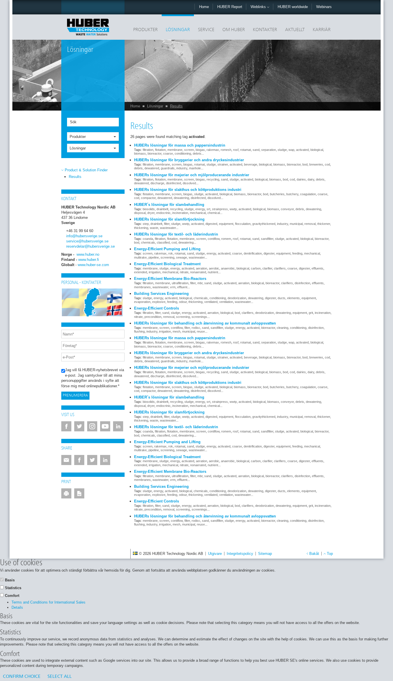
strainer (223, 164)
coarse (168, 153)
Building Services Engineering (161, 293)
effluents (317, 268)
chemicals (148, 242)
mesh (176, 331)
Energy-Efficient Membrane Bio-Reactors (170, 278)
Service (206, 30)
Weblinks (259, 7)
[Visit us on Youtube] (105, 426)
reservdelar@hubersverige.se (90, 246)
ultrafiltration (180, 283)
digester (269, 253)
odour (183, 301)
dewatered (151, 168)
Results (176, 106)
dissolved (189, 183)
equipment (226, 223)
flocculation (243, 223)
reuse (201, 331)
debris (197, 153)
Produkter (145, 30)
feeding (297, 253)
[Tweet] (92, 460)
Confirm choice (22, 676)
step (146, 223)
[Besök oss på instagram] (92, 426)
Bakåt (314, 553)
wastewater (168, 227)
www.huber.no (88, 254)
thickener (323, 223)
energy (200, 209)
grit (311, 312)
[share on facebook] (79, 460)
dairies (301, 179)
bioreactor (154, 153)
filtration (148, 149)
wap (291, 149)
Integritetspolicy (240, 553)
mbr (200, 283)
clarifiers (280, 268)
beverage (250, 164)
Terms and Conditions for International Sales (48, 602)
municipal (296, 223)
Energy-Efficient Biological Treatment (167, 264)
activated (302, 149)
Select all (59, 676)
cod (327, 164)
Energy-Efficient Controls (156, 308)
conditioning (183, 153)
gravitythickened (263, 223)
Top (330, 553)
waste (154, 227)
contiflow (214, 238)
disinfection (302, 283)
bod (305, 164)
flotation (160, 149)
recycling (213, 179)
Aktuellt (295, 30)
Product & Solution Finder (86, 170)
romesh (226, 149)
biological (316, 149)
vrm (172, 287)
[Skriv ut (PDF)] (79, 493)
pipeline (153, 257)
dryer (150, 213)
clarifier (267, 268)
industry (181, 168)
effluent (182, 287)
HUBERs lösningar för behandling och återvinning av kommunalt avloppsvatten (205, 323)
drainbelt (162, 209)
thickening (141, 227)
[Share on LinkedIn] (105, 460)
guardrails (168, 168)
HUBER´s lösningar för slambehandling (169, 204)
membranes (142, 287)
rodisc (196, 327)
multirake (140, 257)
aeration (201, 268)
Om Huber (233, 30)
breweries (316, 164)
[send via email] (66, 460)
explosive (158, 301)
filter (166, 223)
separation (268, 149)
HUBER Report (229, 7)
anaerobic (228, 268)
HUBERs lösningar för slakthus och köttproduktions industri (187, 189)
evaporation (142, 301)
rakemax (213, 149)
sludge (282, 149)
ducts (281, 298)
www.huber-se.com (93, 265)
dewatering (181, 198)
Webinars (324, 7)
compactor (148, 198)
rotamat (245, 149)
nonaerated (198, 272)
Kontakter (265, 30)
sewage (181, 257)
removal (310, 223)
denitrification (253, 253)
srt (208, 209)
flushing (139, 331)
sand (256, 149)
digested (211, 223)
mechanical (198, 213)
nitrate (184, 272)
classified (163, 242)
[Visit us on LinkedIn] (118, 426)
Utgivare (215, 553)
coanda (148, 238)
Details (17, 607)
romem (226, 238)
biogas (200, 149)
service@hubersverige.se (87, 241)
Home (204, 7)
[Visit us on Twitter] (79, 426)
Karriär (322, 30)
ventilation (226, 301)
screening (167, 257)
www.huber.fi (88, 259)
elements (293, 298)
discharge (157, 183)
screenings (199, 316)
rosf (236, 149)
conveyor (287, 209)
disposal (140, 213)
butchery (292, 194)
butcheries (277, 194)
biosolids (149, 209)
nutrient (213, 272)
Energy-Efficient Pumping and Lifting (167, 249)
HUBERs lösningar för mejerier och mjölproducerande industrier (191, 175)
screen (189, 149)
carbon (256, 268)
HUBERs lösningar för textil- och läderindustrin (176, 234)
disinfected (173, 183)
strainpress (220, 209)
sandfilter (267, 238)
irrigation (155, 272)
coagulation (308, 194)
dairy (311, 179)
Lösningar (178, 30)
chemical (213, 213)
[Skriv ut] (66, 493)
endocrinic (163, 213)
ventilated (211, 301)
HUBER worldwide (293, 7)
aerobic (214, 268)
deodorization (237, 298)
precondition (152, 316)
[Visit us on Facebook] (66, 426)
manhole (195, 168)
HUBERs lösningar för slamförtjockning (169, 219)
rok (170, 253)
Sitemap (265, 553)
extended (140, 272)
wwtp (233, 209)
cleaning (282, 327)
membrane (174, 149)
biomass (140, 153)
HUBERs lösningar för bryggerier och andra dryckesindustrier (189, 160)
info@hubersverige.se (84, 236)
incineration (180, 213)
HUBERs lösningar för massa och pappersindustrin (179, 145)
